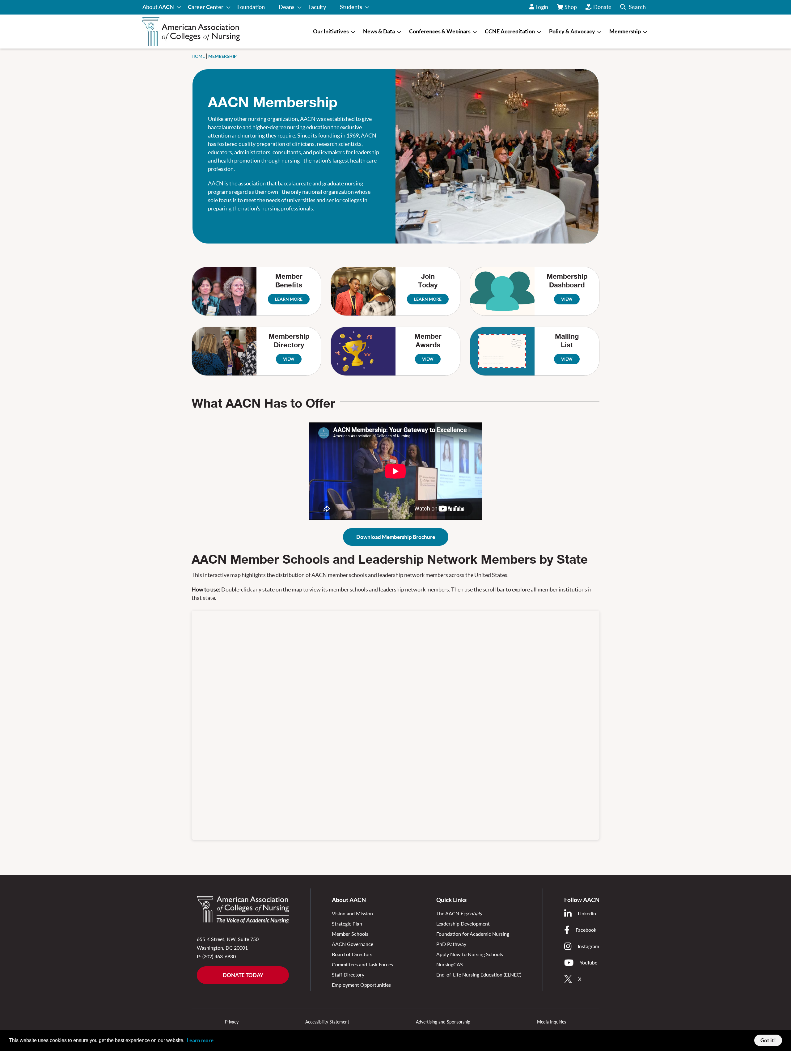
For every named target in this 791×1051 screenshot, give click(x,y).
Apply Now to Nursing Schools (469, 954)
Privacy (232, 1021)
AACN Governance (352, 944)
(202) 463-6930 (219, 956)
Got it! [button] (768, 1040)
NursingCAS (449, 964)
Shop (571, 9)
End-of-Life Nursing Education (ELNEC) (478, 974)
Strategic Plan (347, 923)
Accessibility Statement (327, 1021)
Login (541, 6)
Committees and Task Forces (362, 964)
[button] (633, 7)
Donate (602, 6)
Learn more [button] (200, 1040)
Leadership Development (463, 923)
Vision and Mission (352, 913)
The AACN (459, 913)
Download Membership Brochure (395, 537)
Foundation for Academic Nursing (472, 934)
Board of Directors (352, 954)
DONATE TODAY (243, 975)
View (288, 359)
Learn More (288, 299)
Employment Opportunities (361, 985)
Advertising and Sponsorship (443, 1021)
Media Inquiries (551, 1021)
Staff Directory (348, 974)
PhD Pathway (451, 944)
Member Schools (350, 934)
